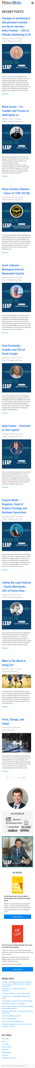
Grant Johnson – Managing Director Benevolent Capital (13, 269)
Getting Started (6, 1052)
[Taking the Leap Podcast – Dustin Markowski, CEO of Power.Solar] (16, 614)
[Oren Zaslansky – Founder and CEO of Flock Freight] (16, 377)
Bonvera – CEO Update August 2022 (12, 1021)
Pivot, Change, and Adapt (9, 1019)
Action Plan (11, 730)
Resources (5, 1055)
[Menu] (32, 3)
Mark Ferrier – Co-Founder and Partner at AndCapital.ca (15, 111)
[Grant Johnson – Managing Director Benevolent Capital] (16, 297)
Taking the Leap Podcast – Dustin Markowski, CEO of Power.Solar (16, 586)
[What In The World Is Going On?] (16, 681)
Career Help (5, 1044)
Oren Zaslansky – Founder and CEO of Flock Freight (13, 349)
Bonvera (4, 1041)
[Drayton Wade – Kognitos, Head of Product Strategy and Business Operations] (16, 536)
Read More (5, 94)
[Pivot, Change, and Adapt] (16, 742)
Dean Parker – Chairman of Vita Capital (13, 1004)
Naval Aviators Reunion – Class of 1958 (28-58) (15, 993)
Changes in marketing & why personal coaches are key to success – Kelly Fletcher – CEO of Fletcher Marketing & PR (16, 26)
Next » (24, 777)
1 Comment (18, 669)
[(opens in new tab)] (17, 851)
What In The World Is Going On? (11, 1016)
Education (5, 1049)
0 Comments (18, 39)
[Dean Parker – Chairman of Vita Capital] (16, 454)
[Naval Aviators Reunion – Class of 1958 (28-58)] (16, 217)
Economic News (13, 671)
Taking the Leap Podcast (15, 41)
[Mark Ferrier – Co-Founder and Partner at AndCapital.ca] (16, 139)
